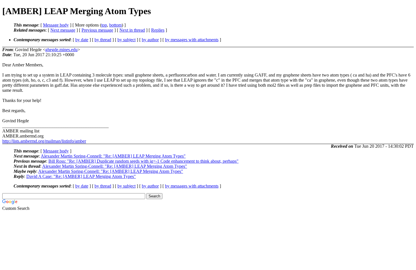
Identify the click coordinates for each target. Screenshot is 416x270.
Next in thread (132, 30)
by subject (126, 39)
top (104, 25)
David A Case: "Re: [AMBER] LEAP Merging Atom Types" (81, 176)
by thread (103, 39)
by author (150, 39)
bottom (115, 25)
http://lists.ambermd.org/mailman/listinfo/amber (44, 141)
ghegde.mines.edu (61, 49)
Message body (56, 25)
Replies (157, 30)
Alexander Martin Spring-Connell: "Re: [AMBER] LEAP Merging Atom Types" (113, 156)
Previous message (97, 30)
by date (81, 39)
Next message (62, 30)
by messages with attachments (191, 39)
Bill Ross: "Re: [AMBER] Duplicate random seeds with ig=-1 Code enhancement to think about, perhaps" (143, 161)
